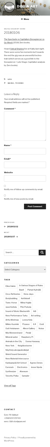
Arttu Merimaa (12, 320)
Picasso (26, 324)
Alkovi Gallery (29, 328)
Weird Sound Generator (16, 354)
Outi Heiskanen (12, 328)
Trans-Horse (11, 302)
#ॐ (34, 311)
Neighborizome (25, 345)
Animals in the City (13, 341)
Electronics (22, 367)
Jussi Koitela (11, 307)
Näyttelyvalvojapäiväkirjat (17, 350)
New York (9, 345)
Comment (9, 109)
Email (7, 159)
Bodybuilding (11, 298)
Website (8, 172)
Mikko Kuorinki (12, 324)
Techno (19, 83)
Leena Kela (27, 320)
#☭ (34, 324)
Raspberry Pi (27, 337)
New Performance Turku (16, 315)
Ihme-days (28, 294)
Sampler (25, 376)
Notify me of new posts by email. (19, 199)
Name (7, 145)
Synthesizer (10, 371)
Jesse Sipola (36, 367)
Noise (41, 328)
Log (10, 79)
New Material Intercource (17, 358)
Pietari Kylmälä (34, 290)
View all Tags (10, 385)
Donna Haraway (32, 341)
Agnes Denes (36, 363)
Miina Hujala (25, 302)
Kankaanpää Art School (16, 363)
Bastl (21, 290)
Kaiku (11, 83)
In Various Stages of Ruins (31, 285)
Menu (26, 19)
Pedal (28, 333)
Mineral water (11, 337)
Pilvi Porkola (25, 307)
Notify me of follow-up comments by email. (23, 189)
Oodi (41, 324)
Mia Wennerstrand (13, 333)
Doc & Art (27, 6)
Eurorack (9, 367)
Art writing (36, 315)
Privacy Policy (10, 437)
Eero (22, 29)
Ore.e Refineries (12, 294)
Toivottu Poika (11, 376)
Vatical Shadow (17, 49)
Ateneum (24, 371)
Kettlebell (25, 298)
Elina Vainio (10, 286)
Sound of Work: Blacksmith (17, 311)
